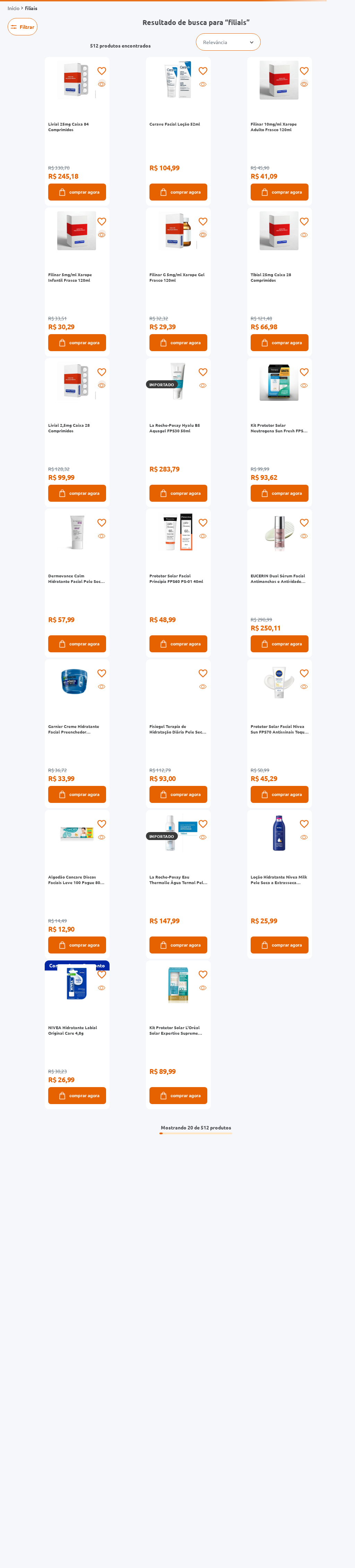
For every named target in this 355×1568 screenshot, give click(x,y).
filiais (31, 8)
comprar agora (84, 192)
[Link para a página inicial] (13, 8)
